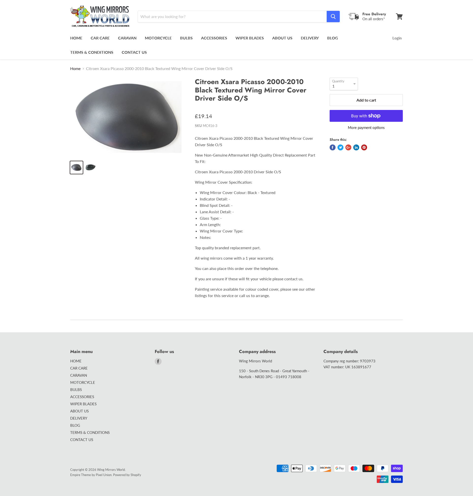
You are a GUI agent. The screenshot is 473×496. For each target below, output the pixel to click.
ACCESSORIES (214, 37)
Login (397, 38)
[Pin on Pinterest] (364, 147)
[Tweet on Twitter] (340, 147)
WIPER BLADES (250, 37)
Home (75, 68)
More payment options (366, 127)
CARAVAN (127, 37)
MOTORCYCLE (158, 37)
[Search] (333, 16)
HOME (76, 37)
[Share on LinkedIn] (356, 147)
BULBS (186, 37)
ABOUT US (282, 37)
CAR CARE (100, 37)
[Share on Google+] (348, 147)
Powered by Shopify (127, 475)
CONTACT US (134, 52)
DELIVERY (310, 37)
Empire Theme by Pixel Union (91, 475)
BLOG (332, 37)
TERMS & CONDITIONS (91, 52)
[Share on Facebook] (333, 147)
